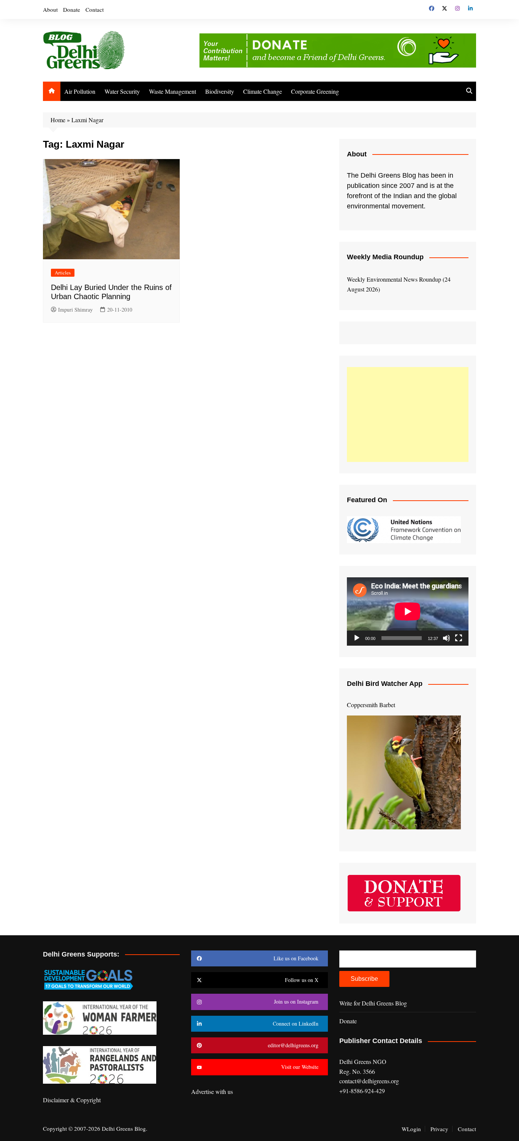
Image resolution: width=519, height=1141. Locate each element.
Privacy (439, 1129)
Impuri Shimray (75, 309)
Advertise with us (212, 1091)
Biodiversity (219, 91)
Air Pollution (79, 91)
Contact (94, 9)
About (50, 9)
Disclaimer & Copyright (72, 1100)
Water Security (122, 91)
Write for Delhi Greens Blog (373, 1003)
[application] (407, 611)
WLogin (411, 1129)
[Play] (357, 638)
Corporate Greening (315, 91)
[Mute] (446, 638)
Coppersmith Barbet (371, 705)
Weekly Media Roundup (385, 257)
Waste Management (172, 91)
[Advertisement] (407, 414)
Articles (63, 272)
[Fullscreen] (458, 638)
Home (58, 120)
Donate (71, 9)
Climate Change (262, 91)
